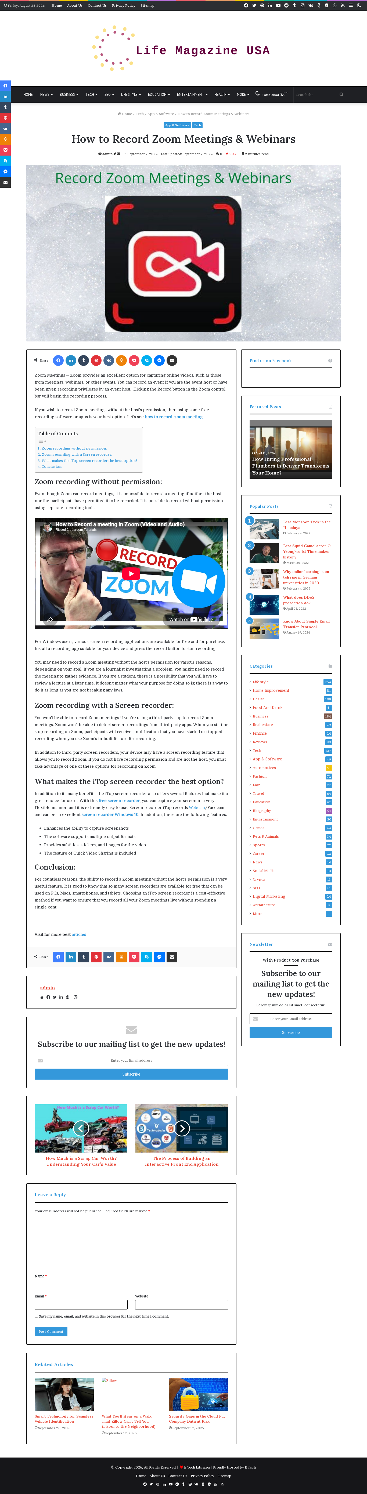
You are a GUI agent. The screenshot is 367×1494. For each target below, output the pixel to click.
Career (258, 853)
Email (40, 1296)
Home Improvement (271, 690)
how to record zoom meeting (174, 416)
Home (57, 5)
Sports (259, 845)
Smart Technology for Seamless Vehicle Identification (64, 1419)
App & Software (160, 114)
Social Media (264, 871)
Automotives (264, 768)
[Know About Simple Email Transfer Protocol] (264, 629)
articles (79, 934)
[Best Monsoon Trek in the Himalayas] (264, 529)
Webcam (197, 807)
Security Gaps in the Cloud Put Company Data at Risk (197, 1419)
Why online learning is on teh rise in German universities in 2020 (306, 577)
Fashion (260, 776)
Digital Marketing (269, 896)
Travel (258, 793)
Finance (260, 733)
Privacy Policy (123, 5)
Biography (262, 810)
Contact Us (97, 5)
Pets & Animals (266, 836)
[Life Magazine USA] (183, 48)
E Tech (250, 1467)
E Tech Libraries (197, 1467)
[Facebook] (49, 997)
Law (256, 785)
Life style (129, 94)
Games (258, 828)
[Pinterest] (69, 997)
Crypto (259, 879)
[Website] (43, 997)
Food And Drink (268, 707)
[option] (291, 449)
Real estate (263, 724)
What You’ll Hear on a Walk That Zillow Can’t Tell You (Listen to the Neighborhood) (128, 1421)
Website (141, 1296)
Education (157, 94)
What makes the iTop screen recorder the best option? (89, 460)
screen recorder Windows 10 (110, 814)
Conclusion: (52, 466)
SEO (108, 94)
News (44, 94)
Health (220, 94)
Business (67, 94)
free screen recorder (119, 800)
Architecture (264, 905)
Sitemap (147, 5)
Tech (89, 94)
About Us (74, 5)
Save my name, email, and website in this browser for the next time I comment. (104, 1316)
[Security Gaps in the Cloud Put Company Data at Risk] (198, 1394)
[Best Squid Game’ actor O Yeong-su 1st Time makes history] (264, 553)
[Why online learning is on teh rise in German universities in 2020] (264, 579)
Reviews (260, 742)
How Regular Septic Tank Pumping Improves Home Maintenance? (282, 466)
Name (41, 1276)
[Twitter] (56, 997)
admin (107, 154)
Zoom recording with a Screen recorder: (77, 454)
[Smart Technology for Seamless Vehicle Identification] (64, 1394)
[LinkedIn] (62, 997)
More (241, 94)
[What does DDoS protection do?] (264, 605)
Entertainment (190, 94)
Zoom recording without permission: (74, 448)
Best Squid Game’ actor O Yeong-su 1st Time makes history (306, 551)
